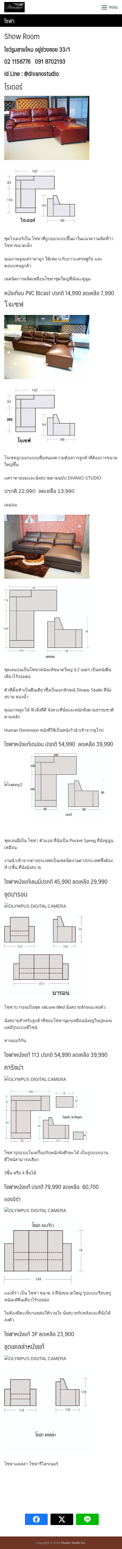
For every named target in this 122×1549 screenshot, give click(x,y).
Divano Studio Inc (73, 1542)
